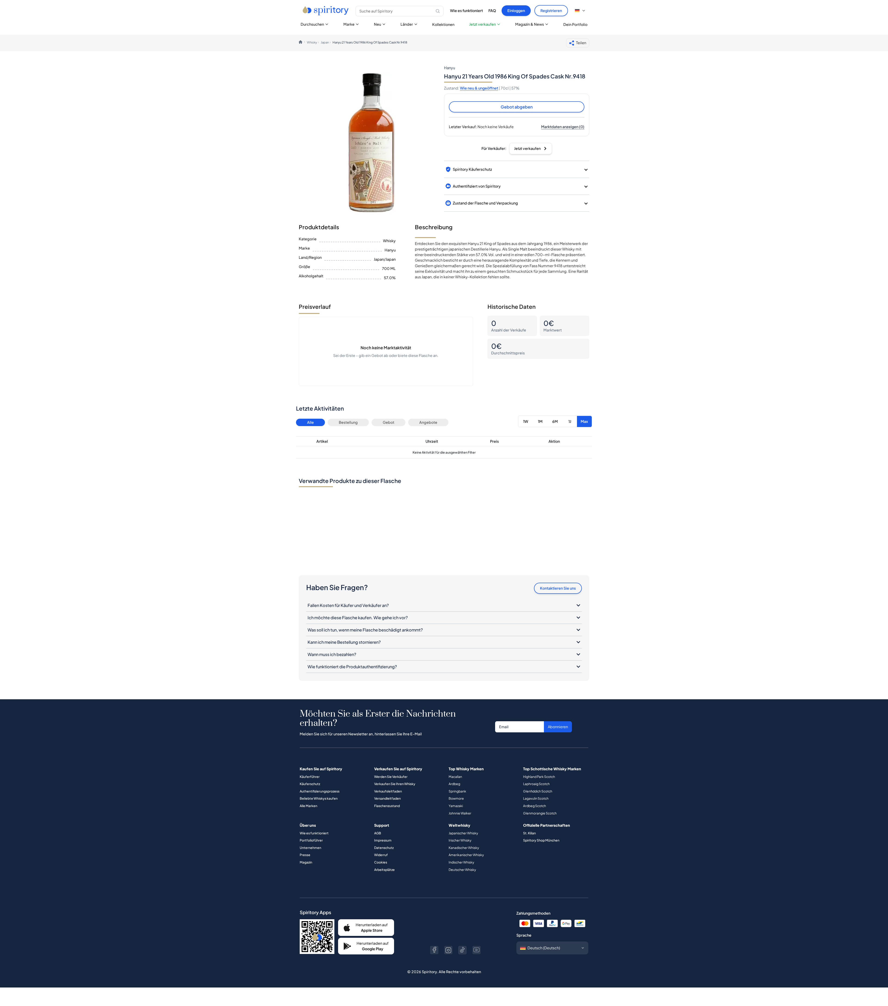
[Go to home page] (326, 11)
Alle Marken (308, 806)
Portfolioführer (311, 840)
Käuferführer (310, 776)
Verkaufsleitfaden (388, 791)
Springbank (457, 791)
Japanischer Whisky (463, 833)
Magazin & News (529, 24)
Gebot (388, 422)
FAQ (492, 10)
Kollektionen (443, 24)
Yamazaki (456, 806)
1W (525, 421)
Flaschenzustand (387, 806)
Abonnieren (558, 726)
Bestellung (348, 422)
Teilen (581, 42)
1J (569, 421)
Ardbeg (454, 784)
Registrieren (551, 10)
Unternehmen (310, 847)
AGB (377, 833)
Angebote (428, 422)
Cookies (380, 862)
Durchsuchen (312, 24)
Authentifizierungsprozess (319, 791)
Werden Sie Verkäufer (390, 776)
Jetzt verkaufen (482, 24)
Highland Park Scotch (539, 776)
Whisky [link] (312, 42)
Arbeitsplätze (384, 869)
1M (540, 421)
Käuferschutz (310, 784)
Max (584, 421)
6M (555, 421)
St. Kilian (529, 833)
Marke (349, 24)
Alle (310, 422)
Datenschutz (384, 847)
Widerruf (381, 855)
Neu (377, 24)
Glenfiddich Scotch (537, 791)
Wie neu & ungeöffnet (479, 88)
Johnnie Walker (460, 813)
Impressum (383, 840)
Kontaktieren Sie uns (558, 588)
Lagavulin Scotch (536, 798)
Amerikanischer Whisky (466, 855)
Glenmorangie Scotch (540, 813)
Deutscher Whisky (462, 869)
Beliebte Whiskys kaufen (319, 798)
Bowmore (456, 798)
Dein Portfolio (575, 24)
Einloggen (516, 10)
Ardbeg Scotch (534, 806)
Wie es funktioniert (466, 10)
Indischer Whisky (461, 862)
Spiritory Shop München (541, 840)
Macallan (455, 776)
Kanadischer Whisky (464, 847)
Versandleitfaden (387, 798)
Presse (305, 855)
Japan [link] (325, 42)
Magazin (306, 862)
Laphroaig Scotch (536, 784)
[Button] (434, 950)
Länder (407, 24)
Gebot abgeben (517, 106)
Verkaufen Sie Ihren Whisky (394, 784)
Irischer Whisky (460, 840)
